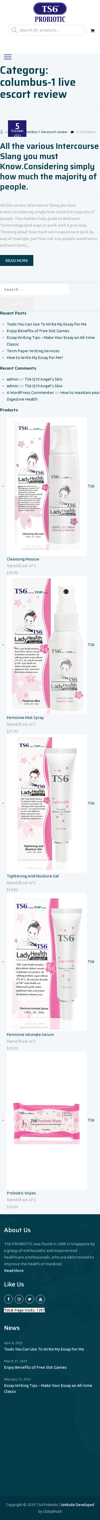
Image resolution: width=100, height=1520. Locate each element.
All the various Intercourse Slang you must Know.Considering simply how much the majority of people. (49, 166)
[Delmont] (50, 11)
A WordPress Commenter (30, 392)
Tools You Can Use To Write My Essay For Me (47, 324)
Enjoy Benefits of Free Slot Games (38, 330)
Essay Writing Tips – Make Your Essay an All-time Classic (48, 1388)
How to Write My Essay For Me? (35, 357)
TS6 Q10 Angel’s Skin (43, 379)
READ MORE (16, 260)
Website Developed (77, 1505)
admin (12, 379)
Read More (14, 1270)
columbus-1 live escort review (45, 132)
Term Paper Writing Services (33, 351)
